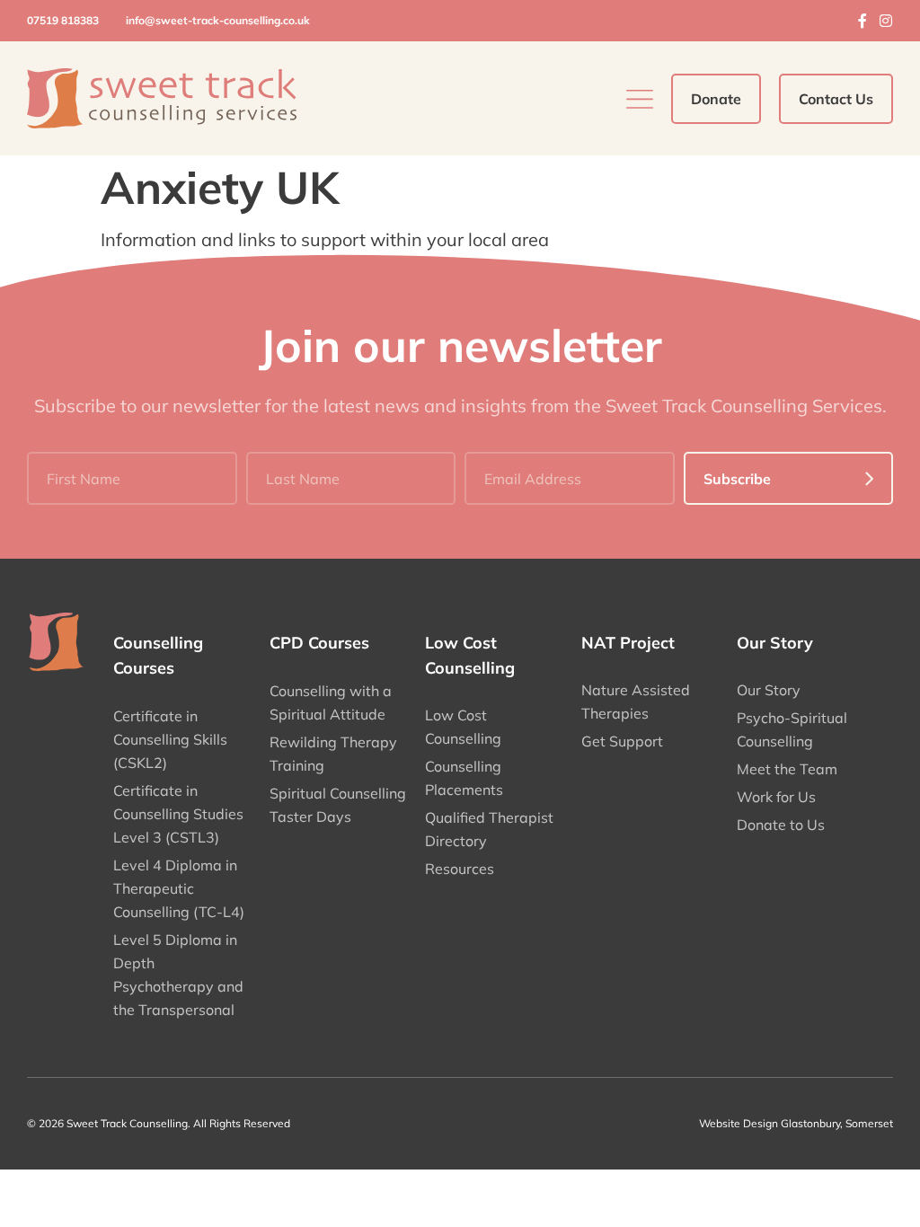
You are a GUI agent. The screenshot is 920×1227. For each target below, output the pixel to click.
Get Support (622, 741)
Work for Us (776, 797)
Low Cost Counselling (463, 726)
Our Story (769, 690)
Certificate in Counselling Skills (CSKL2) (170, 739)
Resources (459, 869)
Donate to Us (781, 825)
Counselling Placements (464, 778)
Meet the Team (787, 769)
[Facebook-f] (862, 20)
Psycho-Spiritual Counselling (792, 729)
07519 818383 (63, 20)
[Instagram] (886, 20)
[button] (639, 98)
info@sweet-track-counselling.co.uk (218, 20)
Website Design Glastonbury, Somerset (796, 1123)
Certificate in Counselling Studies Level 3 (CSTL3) (178, 813)
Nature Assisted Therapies (635, 701)
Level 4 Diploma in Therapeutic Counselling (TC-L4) (178, 888)
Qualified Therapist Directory (489, 829)
